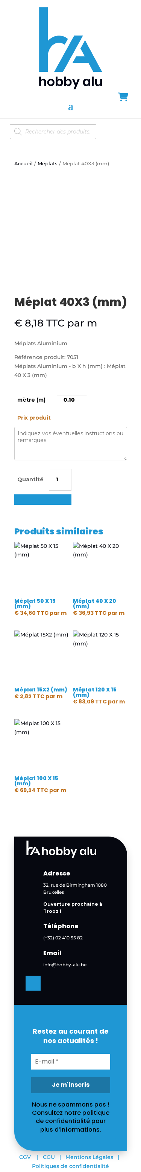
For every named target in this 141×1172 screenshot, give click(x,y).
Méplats (48, 163)
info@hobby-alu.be (64, 964)
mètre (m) (31, 399)
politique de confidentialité (72, 1116)
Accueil (23, 163)
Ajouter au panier (39, 499)
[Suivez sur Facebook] (33, 983)
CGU (49, 1157)
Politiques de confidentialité (70, 1166)
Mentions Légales (89, 1157)
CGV (25, 1157)
